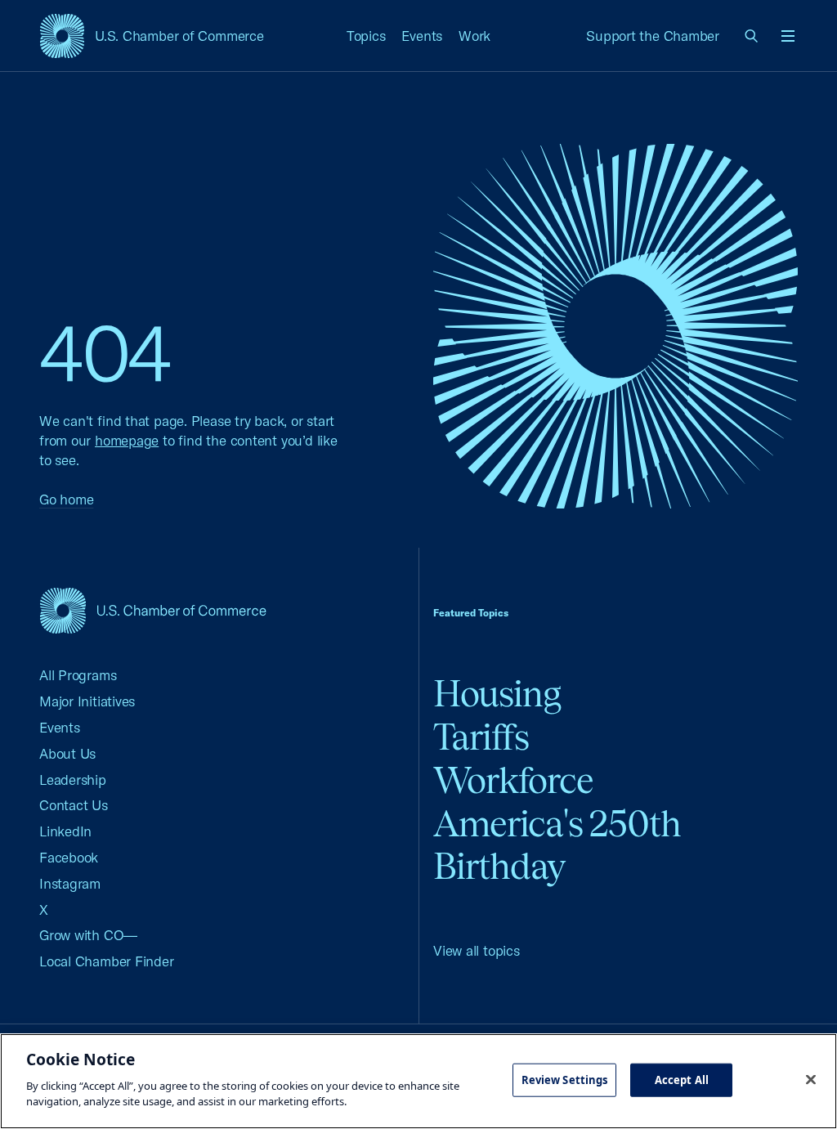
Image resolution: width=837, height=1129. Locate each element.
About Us (67, 753)
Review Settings (564, 1079)
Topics (366, 35)
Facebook (68, 857)
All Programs (77, 674)
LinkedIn (65, 831)
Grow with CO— (88, 934)
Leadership (72, 779)
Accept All (682, 1079)
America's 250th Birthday (557, 845)
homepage (127, 440)
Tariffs (481, 737)
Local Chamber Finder (106, 961)
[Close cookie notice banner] (811, 1079)
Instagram (70, 883)
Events (421, 35)
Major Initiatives (87, 701)
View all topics (476, 950)
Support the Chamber (652, 35)
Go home (66, 499)
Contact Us (73, 804)
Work (474, 35)
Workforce (513, 780)
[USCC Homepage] (152, 610)
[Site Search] (752, 36)
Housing (497, 694)
